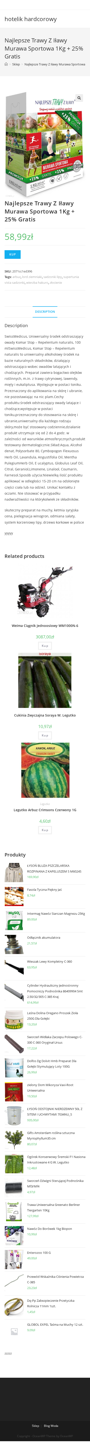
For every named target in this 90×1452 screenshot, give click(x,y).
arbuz (16, 277)
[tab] (45, 312)
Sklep (35, 1426)
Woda (54, 1426)
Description (45, 312)
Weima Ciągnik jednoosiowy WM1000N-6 (45, 625)
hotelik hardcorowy (31, 19)
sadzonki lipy (52, 277)
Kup (12, 254)
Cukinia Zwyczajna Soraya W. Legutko (45, 715)
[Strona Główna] (6, 64)
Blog (47, 1426)
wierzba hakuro (37, 282)
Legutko (45, 804)
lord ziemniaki (32, 277)
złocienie (56, 282)
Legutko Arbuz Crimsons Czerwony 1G (45, 810)
